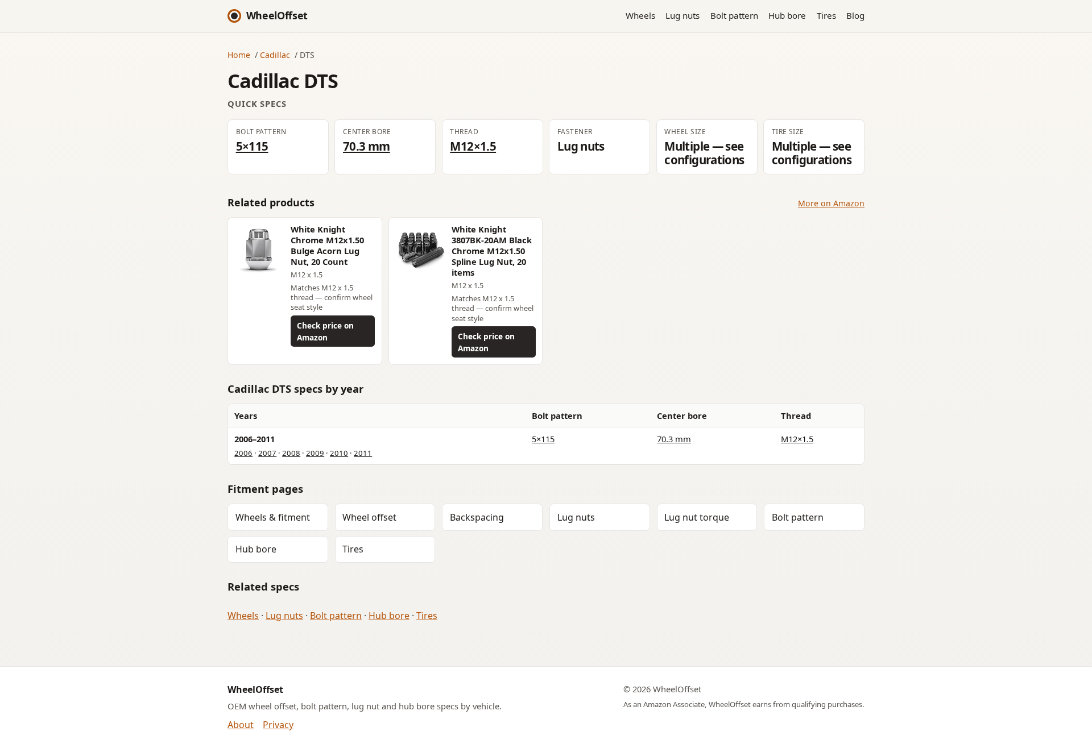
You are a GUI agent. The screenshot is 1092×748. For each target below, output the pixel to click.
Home (239, 54)
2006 (243, 453)
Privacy (278, 724)
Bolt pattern (734, 15)
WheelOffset (277, 15)
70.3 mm (366, 146)
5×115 (252, 146)
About (241, 724)
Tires (826, 15)
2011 (363, 453)
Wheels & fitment (272, 517)
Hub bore (787, 15)
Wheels (640, 15)
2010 (339, 453)
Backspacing (477, 517)
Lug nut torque (696, 517)
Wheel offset (369, 517)
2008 (291, 453)
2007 (267, 453)
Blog (855, 15)
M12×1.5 (473, 146)
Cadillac (275, 54)
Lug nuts (682, 15)
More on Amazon (831, 203)
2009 (315, 453)
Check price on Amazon (325, 331)
